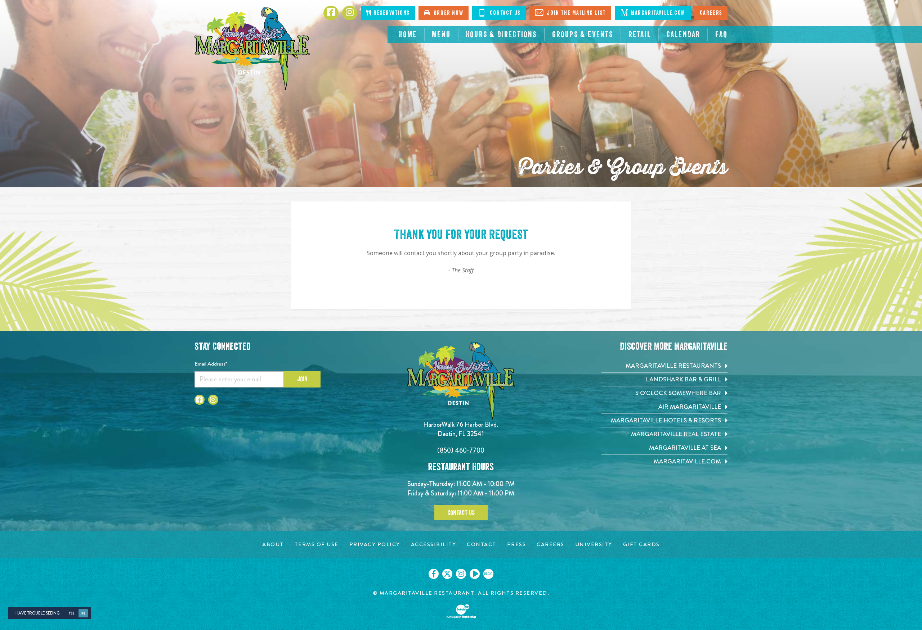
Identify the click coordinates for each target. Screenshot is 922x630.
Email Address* (210, 364)
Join (302, 379)
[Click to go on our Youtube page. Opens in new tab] (475, 574)
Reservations (390, 13)
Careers (711, 13)
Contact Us (504, 13)
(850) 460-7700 (460, 450)
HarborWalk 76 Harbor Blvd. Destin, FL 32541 (460, 429)
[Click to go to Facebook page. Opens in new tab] (331, 13)
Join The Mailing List (575, 13)
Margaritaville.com (658, 13)
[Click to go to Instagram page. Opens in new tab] (349, 13)
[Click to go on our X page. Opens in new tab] (447, 574)
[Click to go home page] (252, 48)
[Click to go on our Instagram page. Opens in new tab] (461, 574)
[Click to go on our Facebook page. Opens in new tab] (434, 574)
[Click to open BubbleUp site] (461, 611)
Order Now (447, 13)
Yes (71, 613)
